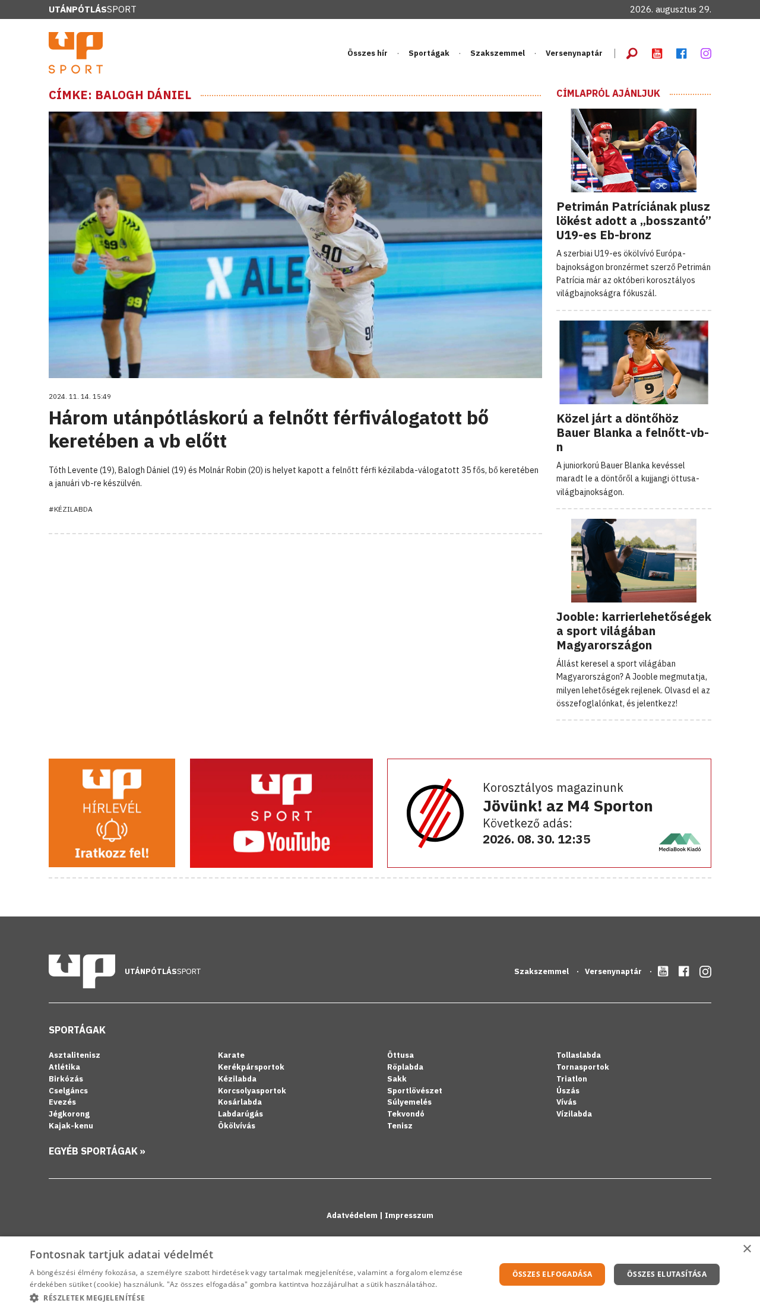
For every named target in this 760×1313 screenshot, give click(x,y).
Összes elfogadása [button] (552, 1274)
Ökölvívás (236, 1126)
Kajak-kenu (71, 1126)
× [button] (746, 1249)
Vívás (566, 1102)
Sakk (397, 1079)
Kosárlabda (240, 1102)
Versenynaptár (574, 53)
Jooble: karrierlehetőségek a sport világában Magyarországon (633, 630)
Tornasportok (582, 1067)
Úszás (568, 1091)
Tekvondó (406, 1114)
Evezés (62, 1102)
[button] (256, 1297)
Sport (93, 9)
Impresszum (409, 1215)
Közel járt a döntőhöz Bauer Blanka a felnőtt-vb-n (632, 432)
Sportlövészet (414, 1091)
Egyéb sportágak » (97, 1151)
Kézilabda (237, 1079)
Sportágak (77, 1030)
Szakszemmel (497, 53)
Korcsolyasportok (252, 1091)
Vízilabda (574, 1114)
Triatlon (571, 1079)
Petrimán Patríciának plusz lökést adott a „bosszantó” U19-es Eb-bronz (633, 220)
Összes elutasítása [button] (667, 1274)
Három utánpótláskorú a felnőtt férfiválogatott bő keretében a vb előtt (269, 428)
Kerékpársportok (251, 1067)
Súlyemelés (409, 1102)
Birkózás (66, 1079)
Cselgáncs (68, 1091)
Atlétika (64, 1067)
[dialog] (380, 1274)
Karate (231, 1055)
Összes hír (367, 53)
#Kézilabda (71, 509)
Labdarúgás (240, 1114)
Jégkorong (69, 1114)
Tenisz (400, 1126)
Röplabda (405, 1067)
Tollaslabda (578, 1055)
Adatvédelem (353, 1215)
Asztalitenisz (74, 1055)
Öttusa (400, 1055)
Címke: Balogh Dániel (120, 95)
